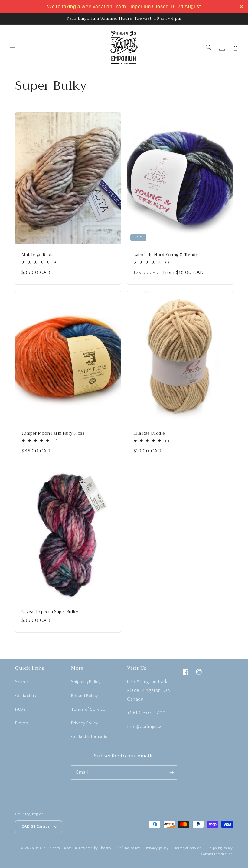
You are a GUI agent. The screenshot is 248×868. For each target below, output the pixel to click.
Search (22, 681)
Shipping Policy (86, 681)
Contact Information (90, 736)
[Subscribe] (171, 772)
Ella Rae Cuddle (149, 433)
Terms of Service (88, 709)
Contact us (25, 695)
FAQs (20, 709)
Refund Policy (84, 695)
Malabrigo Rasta (37, 255)
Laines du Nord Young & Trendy (165, 255)
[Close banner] (241, 6)
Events (21, 723)
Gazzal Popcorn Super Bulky (49, 612)
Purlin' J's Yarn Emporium (57, 848)
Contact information (217, 854)
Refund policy (128, 848)
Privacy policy (157, 848)
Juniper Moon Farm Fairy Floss (52, 433)
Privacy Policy (84, 723)
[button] (12, 47)
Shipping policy (220, 848)
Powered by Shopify (95, 848)
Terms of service (188, 848)
